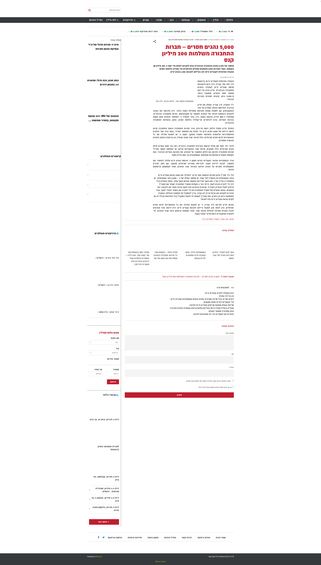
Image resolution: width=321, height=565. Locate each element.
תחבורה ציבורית (214, 40)
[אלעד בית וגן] (97, 285)
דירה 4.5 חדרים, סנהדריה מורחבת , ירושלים (107, 490)
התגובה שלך (230, 333)
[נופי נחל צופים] (95, 258)
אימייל (232, 367)
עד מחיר (98, 369)
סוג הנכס (115, 338)
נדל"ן (215, 20)
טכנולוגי (185, 20)
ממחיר (116, 369)
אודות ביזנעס (204, 537)
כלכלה (229, 20)
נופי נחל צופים (112, 258)
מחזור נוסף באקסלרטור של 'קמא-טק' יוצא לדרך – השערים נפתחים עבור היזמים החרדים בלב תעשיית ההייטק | (137, 258)
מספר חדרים (113, 359)
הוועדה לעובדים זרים (211, 219)
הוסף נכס (102, 521)
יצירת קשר (187, 537)
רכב (172, 20)
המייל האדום (95, 19)
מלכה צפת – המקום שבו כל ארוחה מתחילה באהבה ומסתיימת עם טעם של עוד (165, 255)
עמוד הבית (221, 537)
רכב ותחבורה (225, 40)
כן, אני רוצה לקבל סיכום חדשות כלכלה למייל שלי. (215, 387)
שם (233, 354)
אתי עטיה (224, 219)
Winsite (99, 556)
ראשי (232, 40)
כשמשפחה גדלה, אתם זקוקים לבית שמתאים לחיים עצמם (195, 255)
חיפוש (113, 381)
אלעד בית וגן (113, 285)
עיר (117, 348)
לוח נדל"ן (111, 19)
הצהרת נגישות (160, 561)
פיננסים (201, 20)
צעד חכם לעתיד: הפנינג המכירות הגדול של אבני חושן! (223, 255)
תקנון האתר (152, 537)
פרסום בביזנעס (115, 537)
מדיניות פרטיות (135, 537)
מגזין (159, 20)
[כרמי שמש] (97, 312)
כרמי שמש (114, 312)
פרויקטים (128, 19)
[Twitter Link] (103, 537)
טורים (146, 20)
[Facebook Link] (98, 537)
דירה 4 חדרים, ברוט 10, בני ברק (104, 419)
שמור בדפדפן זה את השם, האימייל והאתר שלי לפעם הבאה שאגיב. (208, 381)
